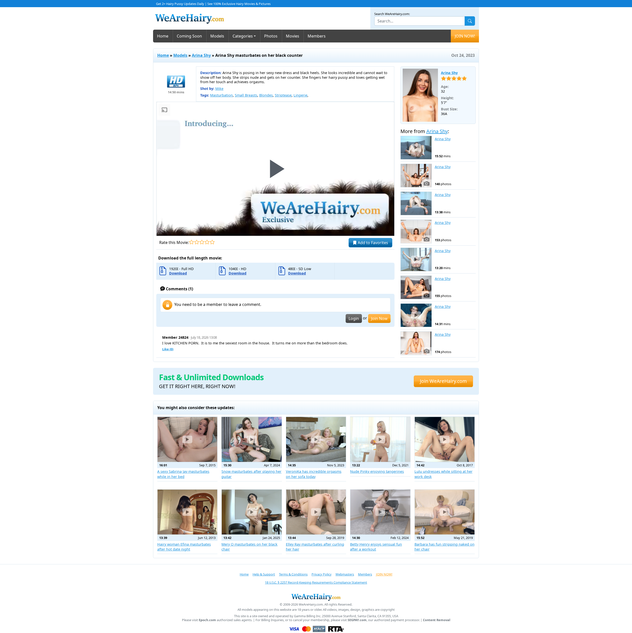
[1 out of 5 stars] (191, 242)
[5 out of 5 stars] (212, 242)
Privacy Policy (322, 574)
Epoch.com (207, 620)
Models (217, 36)
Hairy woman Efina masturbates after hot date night (184, 547)
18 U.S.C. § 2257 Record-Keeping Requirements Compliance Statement (316, 582)
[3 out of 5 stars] (201, 242)
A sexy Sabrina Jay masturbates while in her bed (183, 474)
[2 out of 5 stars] (196, 242)
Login (354, 318)
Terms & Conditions (293, 574)
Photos (270, 36)
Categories (243, 36)
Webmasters (345, 574)
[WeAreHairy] (316, 597)
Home (162, 36)
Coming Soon (189, 36)
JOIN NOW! (465, 36)
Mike (219, 88)
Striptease (283, 95)
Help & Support (264, 574)
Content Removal (436, 620)
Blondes (266, 95)
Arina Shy (201, 55)
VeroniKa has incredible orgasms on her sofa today (313, 474)
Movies (292, 36)
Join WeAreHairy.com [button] (443, 381)
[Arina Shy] (420, 95)
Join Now (379, 318)
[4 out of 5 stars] (207, 242)
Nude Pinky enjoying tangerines (377, 471)
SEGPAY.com (357, 620)
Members (317, 36)
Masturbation (221, 95)
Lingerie (300, 95)
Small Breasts (246, 95)
